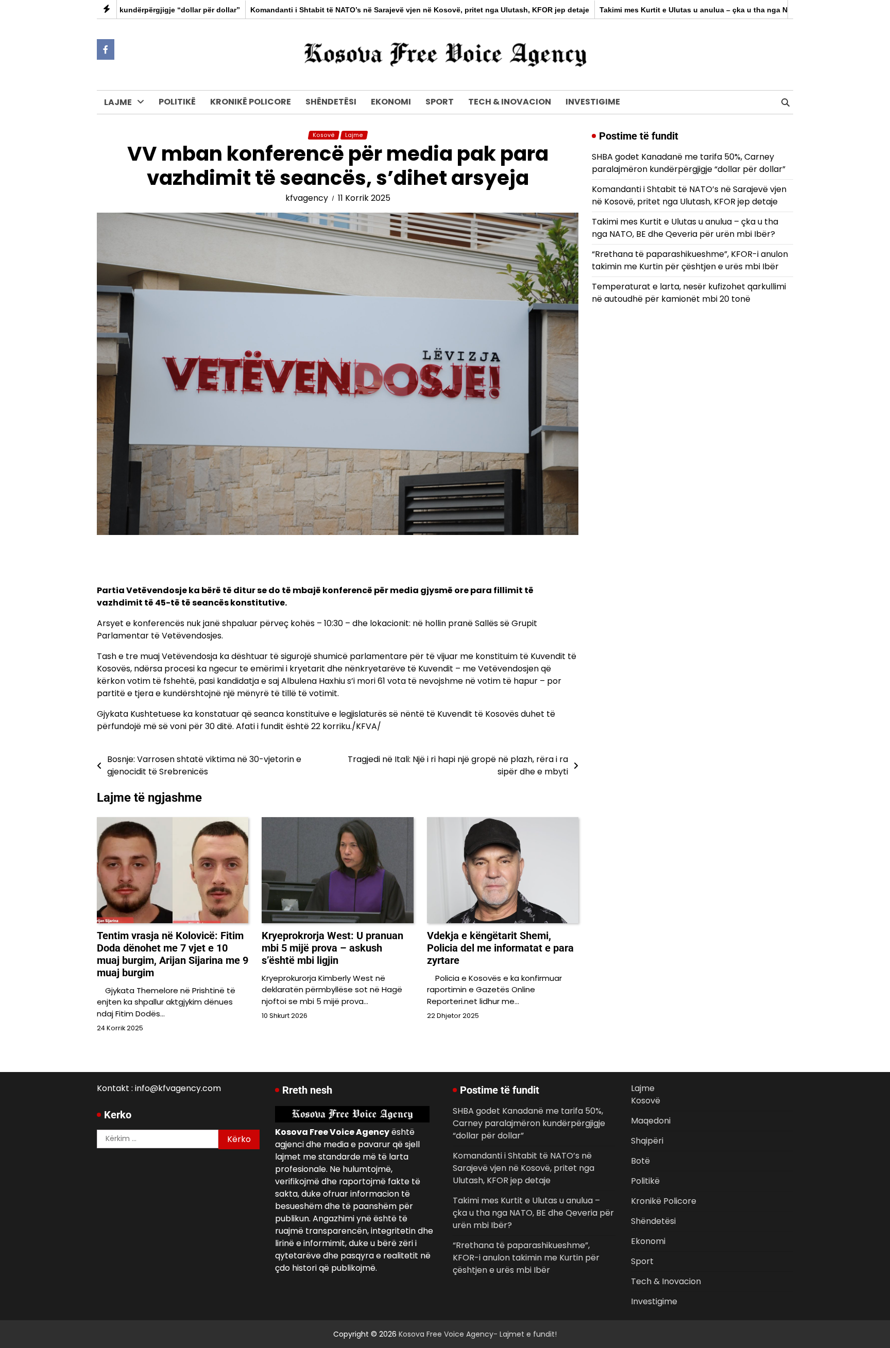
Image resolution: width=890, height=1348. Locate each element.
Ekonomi (391, 102)
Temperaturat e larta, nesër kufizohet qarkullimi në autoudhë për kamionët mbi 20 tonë (689, 293)
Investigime (593, 102)
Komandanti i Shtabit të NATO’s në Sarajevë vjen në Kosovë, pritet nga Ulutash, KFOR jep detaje (386, 10)
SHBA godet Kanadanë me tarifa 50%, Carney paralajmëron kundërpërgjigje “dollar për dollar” (688, 163)
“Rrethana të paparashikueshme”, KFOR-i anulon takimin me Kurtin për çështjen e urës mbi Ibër (690, 260)
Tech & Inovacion (509, 102)
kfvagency (306, 198)
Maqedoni (125, 145)
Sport (439, 102)
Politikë (177, 102)
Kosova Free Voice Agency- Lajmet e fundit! (478, 1334)
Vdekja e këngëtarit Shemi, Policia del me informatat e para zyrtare (500, 947)
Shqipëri (121, 166)
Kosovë (119, 124)
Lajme (118, 102)
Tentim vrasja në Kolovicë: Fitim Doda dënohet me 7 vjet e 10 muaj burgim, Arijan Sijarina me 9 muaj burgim (172, 954)
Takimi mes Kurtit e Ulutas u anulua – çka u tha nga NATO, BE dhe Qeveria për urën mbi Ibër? (685, 228)
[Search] (785, 102)
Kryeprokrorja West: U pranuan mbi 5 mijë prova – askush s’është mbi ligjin (332, 947)
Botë (114, 188)
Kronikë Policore (250, 102)
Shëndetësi (330, 102)
